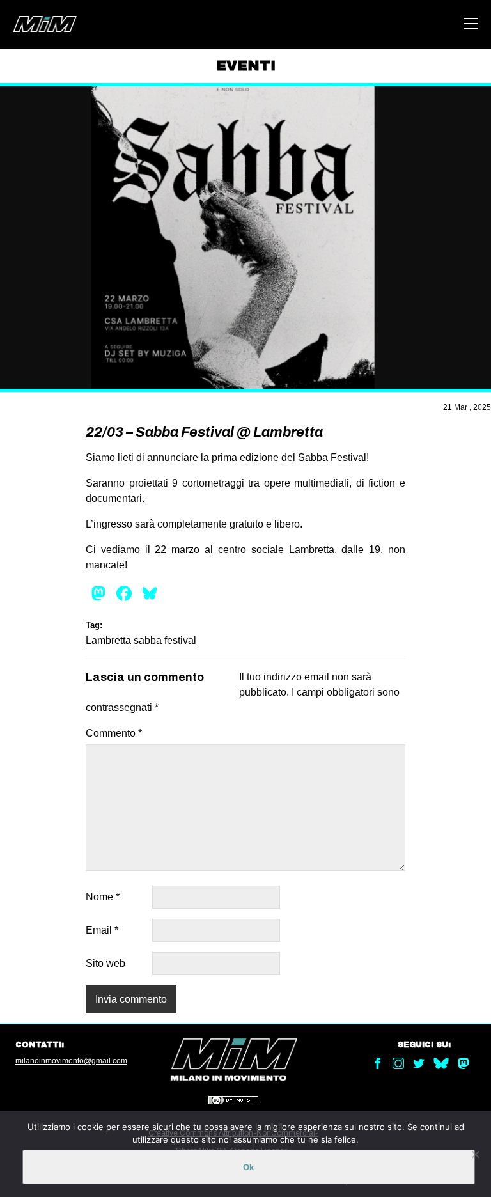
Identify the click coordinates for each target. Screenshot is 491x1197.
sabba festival (165, 640)
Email (102, 930)
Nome (103, 896)
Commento (114, 733)
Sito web (105, 963)
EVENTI (246, 66)
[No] (475, 1154)
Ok (248, 1167)
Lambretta (108, 640)
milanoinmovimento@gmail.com (71, 1060)
